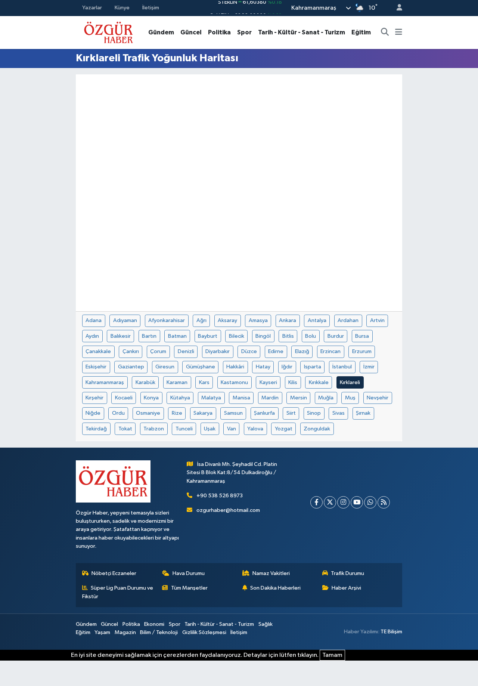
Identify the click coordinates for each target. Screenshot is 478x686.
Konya (151, 398)
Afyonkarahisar (166, 320)
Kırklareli (350, 382)
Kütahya (180, 398)
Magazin (125, 632)
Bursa (362, 336)
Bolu (310, 336)
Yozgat (283, 429)
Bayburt (207, 336)
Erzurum (362, 351)
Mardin (270, 398)
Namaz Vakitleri (271, 573)
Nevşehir (377, 398)
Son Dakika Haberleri (275, 588)
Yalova (255, 429)
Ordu (118, 413)
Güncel (191, 32)
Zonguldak (317, 429)
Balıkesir (121, 336)
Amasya (258, 320)
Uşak (209, 429)
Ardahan (348, 320)
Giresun (164, 367)
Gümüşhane (200, 367)
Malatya (211, 398)
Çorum (158, 351)
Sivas (338, 413)
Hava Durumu (189, 573)
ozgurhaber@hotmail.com (228, 510)
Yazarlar (92, 7)
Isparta (312, 367)
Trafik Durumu (347, 573)
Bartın (149, 336)
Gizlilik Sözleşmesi (204, 632)
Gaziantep (131, 367)
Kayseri (268, 382)
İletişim (150, 7)
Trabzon (153, 429)
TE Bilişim (391, 631)
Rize (177, 413)
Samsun (233, 413)
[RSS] (384, 502)
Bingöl (263, 336)
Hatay (263, 367)
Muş (350, 398)
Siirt (291, 413)
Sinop (314, 413)
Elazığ (302, 351)
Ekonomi (154, 624)
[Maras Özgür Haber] (108, 32)
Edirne (275, 351)
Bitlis (288, 336)
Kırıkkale (319, 382)
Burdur (336, 336)
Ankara (287, 320)
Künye (122, 7)
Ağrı (201, 320)
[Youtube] (357, 502)
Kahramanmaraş (105, 382)
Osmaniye (148, 413)
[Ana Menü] (398, 32)
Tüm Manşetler (189, 588)
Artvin (377, 320)
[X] (330, 502)
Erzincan (330, 351)
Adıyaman (125, 320)
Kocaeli (124, 398)
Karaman (177, 382)
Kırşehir (94, 398)
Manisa (241, 398)
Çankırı (130, 351)
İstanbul (342, 367)
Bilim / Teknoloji (159, 632)
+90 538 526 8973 (219, 495)
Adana (94, 320)
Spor (244, 32)
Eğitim (361, 32)
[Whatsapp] (370, 502)
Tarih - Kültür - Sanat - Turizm (301, 32)
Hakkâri (235, 367)
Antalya (317, 320)
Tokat (125, 429)
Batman (177, 336)
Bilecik (236, 336)
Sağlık (265, 624)
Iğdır (287, 367)
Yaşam (102, 632)
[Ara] (385, 32)
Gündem (161, 32)
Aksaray (227, 320)
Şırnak (363, 413)
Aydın (92, 336)
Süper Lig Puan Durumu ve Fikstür (117, 592)
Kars (204, 382)
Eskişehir (96, 367)
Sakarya (202, 413)
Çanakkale (98, 351)
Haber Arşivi (346, 588)
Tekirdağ (96, 429)
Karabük (145, 382)
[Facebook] (316, 502)
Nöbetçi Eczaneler (113, 573)
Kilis (292, 382)
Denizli (186, 351)
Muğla (325, 398)
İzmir (369, 367)
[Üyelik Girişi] (396, 8)
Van (231, 429)
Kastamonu (234, 382)
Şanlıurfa (264, 413)
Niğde (93, 413)
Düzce (249, 351)
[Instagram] (343, 502)
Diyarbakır (217, 351)
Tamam (332, 655)
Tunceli (184, 429)
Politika (219, 32)
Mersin (298, 398)
